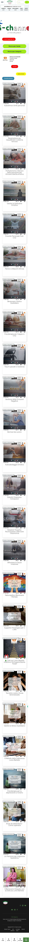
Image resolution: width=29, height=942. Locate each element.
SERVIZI (23, 929)
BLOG (17, 930)
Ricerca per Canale (14, 46)
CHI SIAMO (18, 929)
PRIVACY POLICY (7, 929)
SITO (13, 929)
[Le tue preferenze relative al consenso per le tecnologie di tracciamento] (27, 706)
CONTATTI (12, 930)
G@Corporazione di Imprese (10, 638)
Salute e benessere (8, 83)
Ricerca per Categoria (14, 51)
